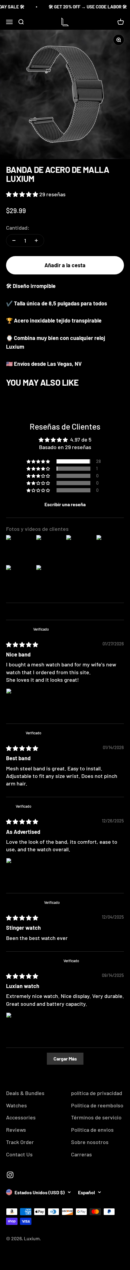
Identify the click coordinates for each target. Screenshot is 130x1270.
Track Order (20, 1142)
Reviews (16, 1129)
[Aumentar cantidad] (36, 240)
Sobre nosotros (90, 1142)
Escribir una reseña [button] (65, 504)
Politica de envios (92, 1129)
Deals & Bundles (25, 1093)
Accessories (21, 1117)
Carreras (81, 1154)
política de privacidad (96, 1093)
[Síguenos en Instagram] (10, 1175)
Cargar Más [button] (65, 1058)
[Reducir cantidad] (13, 240)
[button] (22, 194)
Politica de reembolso (97, 1105)
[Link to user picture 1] (20, 702)
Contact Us (19, 1154)
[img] (22, 644)
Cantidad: (17, 227)
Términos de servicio (96, 1117)
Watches (16, 1105)
